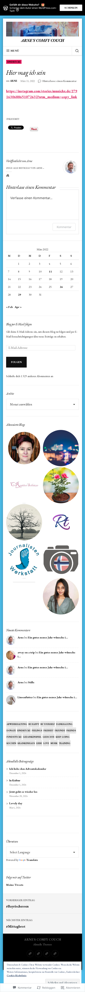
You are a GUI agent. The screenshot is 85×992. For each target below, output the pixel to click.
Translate (32, 860)
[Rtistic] (61, 522)
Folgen (16, 362)
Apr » (18, 307)
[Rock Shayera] (61, 485)
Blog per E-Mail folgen (19, 324)
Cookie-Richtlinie (16, 975)
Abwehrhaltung (17, 724)
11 (50, 271)
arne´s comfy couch (42, 40)
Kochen (11, 743)
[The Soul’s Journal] (24, 522)
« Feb (9, 307)
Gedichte (48, 736)
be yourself (48, 724)
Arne (13, 81)
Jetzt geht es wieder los (23, 791)
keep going (63, 736)
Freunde (60, 730)
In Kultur (14, 780)
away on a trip (26, 652)
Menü (14, 50)
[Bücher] (55, 953)
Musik (54, 743)
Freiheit (48, 730)
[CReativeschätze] (24, 485)
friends (71, 730)
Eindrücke (14, 61)
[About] (38, 953)
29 (19, 294)
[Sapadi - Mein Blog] (61, 448)
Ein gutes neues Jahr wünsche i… (48, 637)
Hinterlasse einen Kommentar (59, 81)
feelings (37, 730)
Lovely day (15, 803)
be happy (33, 724)
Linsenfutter (25, 697)
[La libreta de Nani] (24, 596)
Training (64, 743)
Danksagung (64, 724)
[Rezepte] (46, 953)
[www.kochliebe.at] (24, 448)
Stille (31, 682)
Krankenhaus (26, 743)
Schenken (70, 7)
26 (61, 287)
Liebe (39, 743)
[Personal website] (7, 175)
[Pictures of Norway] (61, 559)
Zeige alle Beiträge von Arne (24, 168)
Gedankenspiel (32, 736)
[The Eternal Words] (61, 596)
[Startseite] (30, 953)
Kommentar (64, 227)
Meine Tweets (14, 885)
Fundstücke (14, 736)
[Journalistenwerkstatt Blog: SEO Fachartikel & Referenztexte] (24, 559)
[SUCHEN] (75, 50)
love (46, 743)
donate (11, 730)
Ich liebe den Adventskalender (27, 769)
